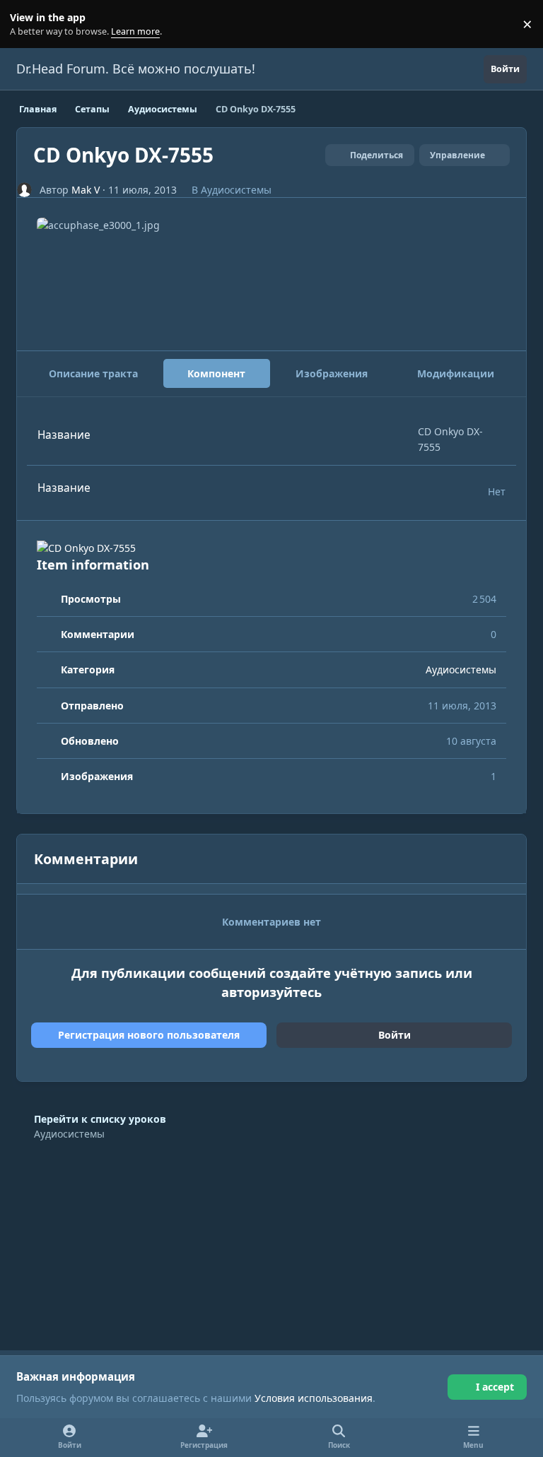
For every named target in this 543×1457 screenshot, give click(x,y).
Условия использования (314, 1398)
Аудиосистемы (236, 189)
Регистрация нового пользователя (149, 1035)
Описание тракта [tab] (93, 373)
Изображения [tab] (332, 373)
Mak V (85, 189)
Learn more (27, 24)
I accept (495, 1386)
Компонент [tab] (216, 373)
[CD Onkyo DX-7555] (271, 548)
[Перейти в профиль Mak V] (24, 189)
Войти (394, 1035)
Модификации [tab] (455, 373)
